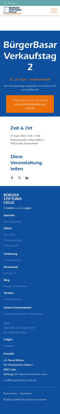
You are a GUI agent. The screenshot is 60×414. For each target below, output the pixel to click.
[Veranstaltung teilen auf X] (19, 178)
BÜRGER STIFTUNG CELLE (13, 199)
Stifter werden (11, 245)
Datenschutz (10, 393)
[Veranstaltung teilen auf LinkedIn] (27, 178)
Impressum (26, 393)
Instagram (9, 345)
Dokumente (10, 273)
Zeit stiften (9, 234)
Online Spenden (13, 221)
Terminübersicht (12, 299)
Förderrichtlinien (13, 260)
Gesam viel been (18, 207)
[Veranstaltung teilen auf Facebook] (11, 178)
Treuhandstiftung (13, 240)
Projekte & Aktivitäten (15, 286)
